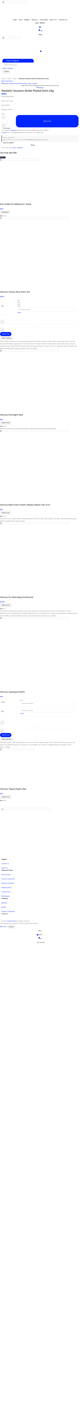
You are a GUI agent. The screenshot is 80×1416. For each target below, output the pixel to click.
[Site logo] (14, 10)
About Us (4, 868)
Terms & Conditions (8, 879)
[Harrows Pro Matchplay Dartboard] (34, 556)
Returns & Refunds (7, 883)
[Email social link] (44, 145)
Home (3, 79)
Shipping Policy (6, 887)
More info (3, 926)
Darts (9, 79)
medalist (20, 148)
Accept (11, 926)
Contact (4, 133)
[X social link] (40, 145)
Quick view (2, 593)
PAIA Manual (5, 896)
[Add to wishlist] (7, 593)
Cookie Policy (6, 892)
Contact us (5, 863)
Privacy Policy (6, 874)
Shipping (13, 130)
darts (14, 148)
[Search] (40, 56)
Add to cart (47, 121)
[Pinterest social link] (47, 145)
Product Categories (8, 911)
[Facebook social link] (37, 145)
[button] (5, 605)
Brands (3, 907)
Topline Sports (12, 921)
